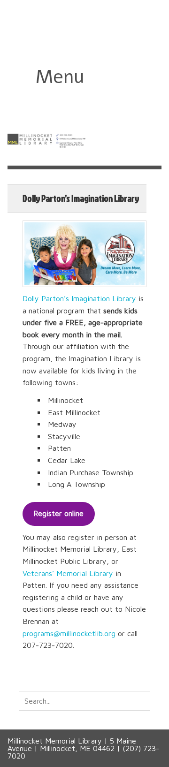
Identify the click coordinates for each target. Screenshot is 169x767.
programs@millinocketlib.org (69, 633)
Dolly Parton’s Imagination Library (79, 298)
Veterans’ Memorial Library (68, 573)
